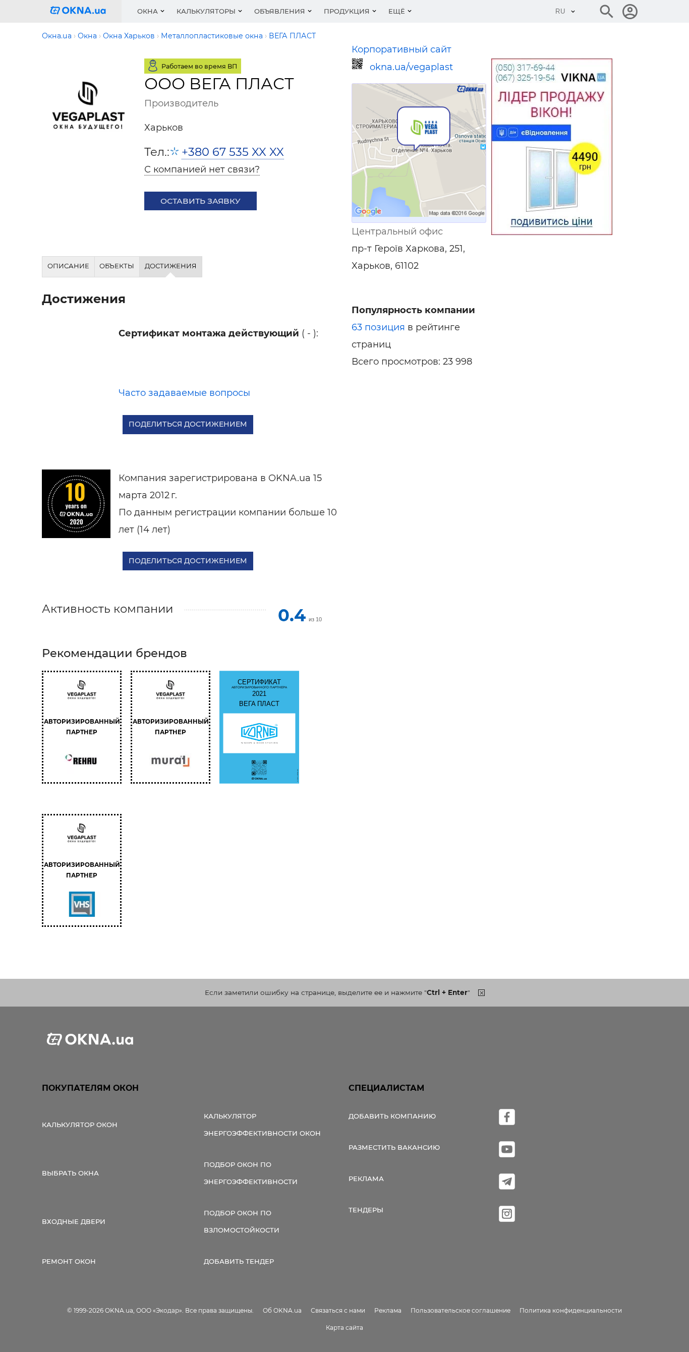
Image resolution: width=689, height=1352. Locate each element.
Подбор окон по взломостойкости (241, 1221)
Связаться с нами (338, 1310)
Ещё (396, 11)
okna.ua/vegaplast (411, 67)
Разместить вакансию (394, 1147)
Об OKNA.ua (282, 1310)
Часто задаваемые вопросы (184, 392)
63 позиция (378, 327)
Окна (147, 11)
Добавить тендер (239, 1261)
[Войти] (630, 12)
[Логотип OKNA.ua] (86, 11)
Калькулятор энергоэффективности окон (262, 1124)
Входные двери (73, 1221)
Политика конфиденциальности (571, 1310)
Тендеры (366, 1210)
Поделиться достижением (188, 424)
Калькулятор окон (80, 1125)
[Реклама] (551, 148)
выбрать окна (70, 1173)
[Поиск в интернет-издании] (607, 12)
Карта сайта (344, 1327)
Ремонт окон (69, 1261)
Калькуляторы (206, 11)
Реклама (366, 1178)
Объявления (279, 11)
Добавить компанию (392, 1116)
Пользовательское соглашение (460, 1310)
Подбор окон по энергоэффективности (251, 1173)
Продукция (347, 11)
